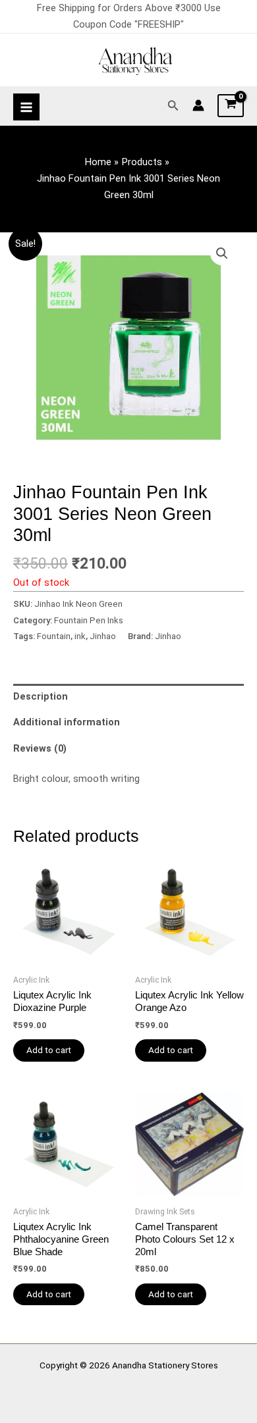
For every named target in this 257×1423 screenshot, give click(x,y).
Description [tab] (40, 696)
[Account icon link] (198, 105)
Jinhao (103, 636)
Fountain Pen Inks (88, 620)
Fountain (54, 636)
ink (80, 636)
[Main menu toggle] (26, 106)
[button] (173, 105)
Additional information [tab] (66, 722)
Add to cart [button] (48, 1050)
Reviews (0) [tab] (40, 748)
